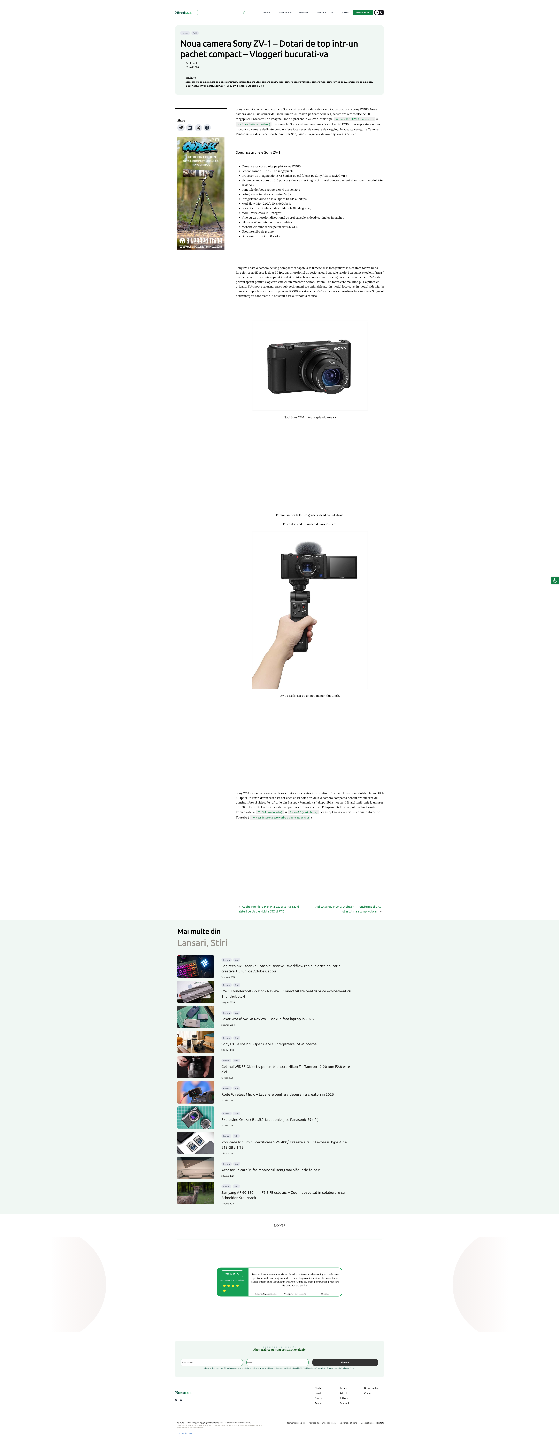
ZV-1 (261, 85)
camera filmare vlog (249, 81)
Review (226, 959)
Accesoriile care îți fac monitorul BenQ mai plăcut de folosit (270, 1170)
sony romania (205, 85)
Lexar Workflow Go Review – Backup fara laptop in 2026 (267, 1019)
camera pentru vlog (273, 81)
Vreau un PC (363, 12)
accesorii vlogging (195, 81)
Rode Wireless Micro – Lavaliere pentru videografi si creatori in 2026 (277, 1094)
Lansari (185, 33)
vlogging (253, 85)
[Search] (244, 12)
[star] (224, 1286)
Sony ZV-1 (220, 85)
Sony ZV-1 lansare (237, 85)
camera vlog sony (336, 81)
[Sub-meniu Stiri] (269, 12)
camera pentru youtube (298, 81)
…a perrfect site (184, 1433)
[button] (555, 580)
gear (369, 81)
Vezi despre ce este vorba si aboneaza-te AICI (282, 817)
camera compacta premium (222, 81)
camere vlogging (356, 81)
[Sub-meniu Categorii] (291, 12)
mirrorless (191, 85)
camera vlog (319, 81)
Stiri (195, 33)
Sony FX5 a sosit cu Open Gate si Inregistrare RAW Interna (269, 1044)
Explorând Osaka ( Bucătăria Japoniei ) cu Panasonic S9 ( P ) (270, 1119)
